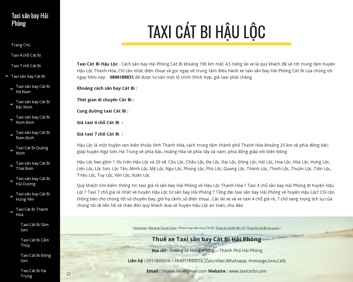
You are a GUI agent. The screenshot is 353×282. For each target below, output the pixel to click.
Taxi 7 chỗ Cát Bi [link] (26, 65)
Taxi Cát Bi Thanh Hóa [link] (32, 212)
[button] (347, 6)
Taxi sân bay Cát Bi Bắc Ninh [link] (33, 104)
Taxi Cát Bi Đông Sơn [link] (36, 258)
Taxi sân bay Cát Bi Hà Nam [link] (33, 89)
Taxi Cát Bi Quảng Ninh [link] (32, 150)
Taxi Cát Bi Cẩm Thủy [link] (35, 242)
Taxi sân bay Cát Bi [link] (28, 76)
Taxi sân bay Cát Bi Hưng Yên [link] (33, 196)
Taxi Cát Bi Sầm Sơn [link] (35, 227)
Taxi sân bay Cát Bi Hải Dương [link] (33, 181)
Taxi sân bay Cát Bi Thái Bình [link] (33, 166)
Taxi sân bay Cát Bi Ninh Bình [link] (33, 119)
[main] (206, 33)
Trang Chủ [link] (20, 45)
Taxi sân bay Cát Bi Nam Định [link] (33, 135)
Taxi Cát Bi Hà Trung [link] (33, 273)
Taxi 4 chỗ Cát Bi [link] (26, 55)
